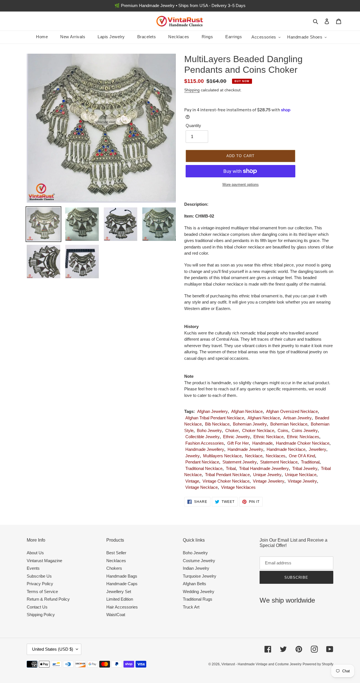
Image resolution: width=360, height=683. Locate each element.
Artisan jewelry (297, 417)
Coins (283, 430)
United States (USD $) (52, 649)
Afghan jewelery (212, 411)
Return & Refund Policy (48, 599)
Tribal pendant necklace (227, 474)
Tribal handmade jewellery (264, 468)
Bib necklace (217, 424)
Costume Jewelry (199, 560)
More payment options (240, 184)
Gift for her (238, 443)
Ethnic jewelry (236, 436)
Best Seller (116, 552)
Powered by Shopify (318, 664)
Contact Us (37, 607)
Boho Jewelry (195, 552)
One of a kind (302, 455)
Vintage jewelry (302, 481)
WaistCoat (115, 614)
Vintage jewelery (268, 481)
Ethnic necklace (268, 436)
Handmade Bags (121, 576)
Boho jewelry (209, 430)
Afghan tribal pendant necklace (214, 417)
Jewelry (192, 455)
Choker (232, 430)
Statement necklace (279, 462)
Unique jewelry (267, 474)
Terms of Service (42, 591)
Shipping (192, 90)
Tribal (231, 468)
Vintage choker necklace (225, 481)
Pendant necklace (202, 462)
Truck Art (191, 607)
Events (33, 568)
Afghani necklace (264, 417)
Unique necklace (300, 474)
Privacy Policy (40, 583)
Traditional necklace (203, 468)
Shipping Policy (41, 614)
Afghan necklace (247, 411)
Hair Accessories (122, 607)
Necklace (253, 455)
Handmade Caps (122, 583)
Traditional (310, 462)
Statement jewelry (239, 462)
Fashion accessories (204, 443)
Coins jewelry (305, 430)
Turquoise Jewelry (199, 576)
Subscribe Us (39, 576)
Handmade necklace (286, 449)
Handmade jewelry (245, 449)
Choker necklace (258, 430)
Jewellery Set (118, 591)
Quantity (193, 125)
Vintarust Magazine (44, 560)
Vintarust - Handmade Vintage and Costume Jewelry (261, 664)
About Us (35, 552)
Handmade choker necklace (302, 443)
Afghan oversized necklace (292, 411)
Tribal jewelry (305, 468)
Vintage (192, 481)
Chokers (114, 568)
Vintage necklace (201, 487)
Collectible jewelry (202, 436)
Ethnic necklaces (303, 436)
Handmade (262, 443)
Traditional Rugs (197, 599)
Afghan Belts (194, 583)
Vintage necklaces (238, 487)
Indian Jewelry (196, 568)
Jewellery (317, 449)
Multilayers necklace (222, 455)
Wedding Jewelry (198, 591)
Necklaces (275, 455)
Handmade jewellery (204, 449)
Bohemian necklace (288, 424)
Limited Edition (119, 599)
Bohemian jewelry (250, 424)
